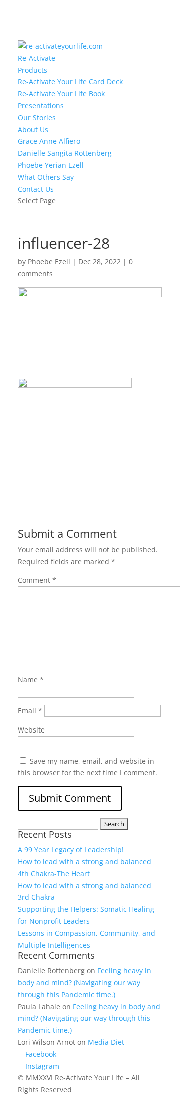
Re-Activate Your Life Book (61, 93)
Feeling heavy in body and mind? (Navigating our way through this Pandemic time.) (85, 982)
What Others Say (46, 177)
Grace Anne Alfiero (49, 141)
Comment (37, 580)
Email (30, 710)
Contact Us (36, 189)
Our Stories (37, 117)
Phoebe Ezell (49, 261)
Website (31, 730)
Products (33, 70)
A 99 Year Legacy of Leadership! (71, 849)
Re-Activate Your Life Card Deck (70, 81)
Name (31, 679)
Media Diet (106, 1042)
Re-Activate (37, 58)
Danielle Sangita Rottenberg (65, 153)
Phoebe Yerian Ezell (51, 165)
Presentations (41, 105)
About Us (33, 129)
